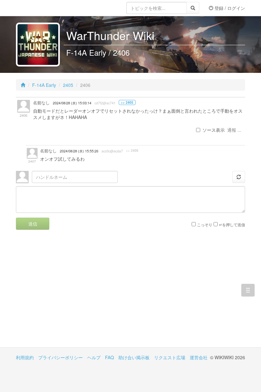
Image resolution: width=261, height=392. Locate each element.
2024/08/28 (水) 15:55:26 (79, 151)
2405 (68, 85)
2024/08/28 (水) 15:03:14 (72, 103)
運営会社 (199, 357)
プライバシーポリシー (60, 357)
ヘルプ (94, 357)
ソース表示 (213, 130)
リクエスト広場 (169, 357)
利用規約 (25, 357)
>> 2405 (127, 102)
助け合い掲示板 (134, 357)
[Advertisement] (73, 293)
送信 (32, 223)
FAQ (109, 357)
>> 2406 (132, 150)
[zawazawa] (41, 8)
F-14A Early (44, 85)
